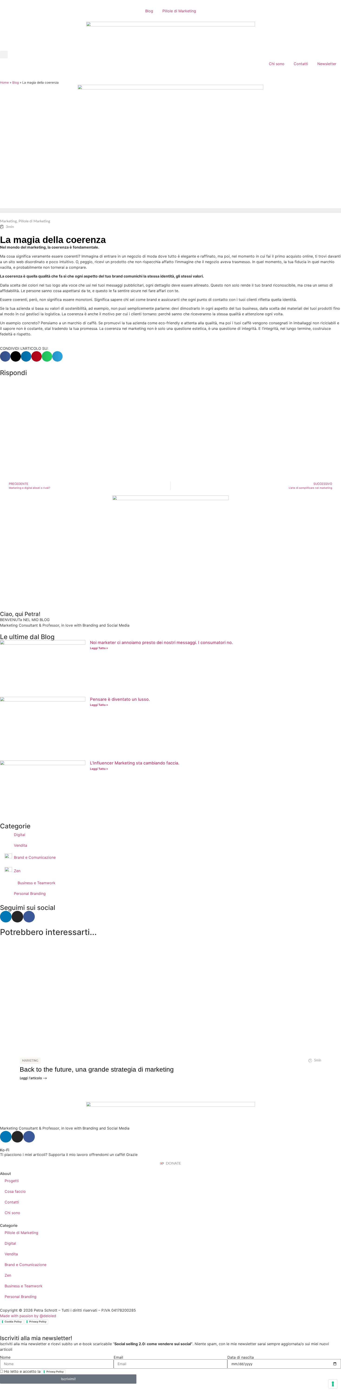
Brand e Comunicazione (25, 1264)
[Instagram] (17, 916)
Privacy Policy (37, 1321)
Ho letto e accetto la (34, 1371)
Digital (10, 1243)
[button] (4, 54)
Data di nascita (240, 1357)
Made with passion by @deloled (28, 1315)
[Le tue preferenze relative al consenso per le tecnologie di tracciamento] (332, 1383)
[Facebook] (29, 916)
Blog (149, 11)
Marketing (8, 221)
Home (4, 82)
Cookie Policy (13, 1321)
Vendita (11, 1254)
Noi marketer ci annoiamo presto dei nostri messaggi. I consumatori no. (161, 642)
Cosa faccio (15, 1191)
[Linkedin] (6, 916)
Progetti (12, 1180)
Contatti (301, 63)
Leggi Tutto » (99, 648)
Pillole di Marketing (179, 11)
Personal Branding (20, 1296)
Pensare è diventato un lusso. (120, 699)
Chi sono (276, 63)
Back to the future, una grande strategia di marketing (97, 1069)
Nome (5, 1357)
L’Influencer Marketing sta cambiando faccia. (134, 763)
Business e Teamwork (23, 1286)
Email (118, 1357)
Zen (8, 1275)
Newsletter (326, 63)
